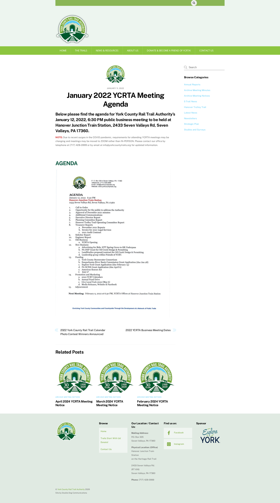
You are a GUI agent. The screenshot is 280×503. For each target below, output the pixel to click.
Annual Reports (192, 84)
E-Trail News (190, 101)
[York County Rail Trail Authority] (72, 42)
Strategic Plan (191, 124)
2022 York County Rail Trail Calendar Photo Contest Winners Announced (82, 332)
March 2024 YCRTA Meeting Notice (109, 403)
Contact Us (206, 50)
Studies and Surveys (194, 129)
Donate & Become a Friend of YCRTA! (169, 50)
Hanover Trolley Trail (195, 107)
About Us (132, 50)
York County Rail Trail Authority (71, 489)
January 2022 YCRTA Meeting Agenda (115, 99)
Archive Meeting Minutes (197, 90)
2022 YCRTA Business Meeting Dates (148, 330)
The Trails (81, 50)
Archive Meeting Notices (67, 397)
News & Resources (107, 50)
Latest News (190, 112)
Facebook (178, 432)
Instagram (178, 444)
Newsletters (190, 118)
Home (63, 50)
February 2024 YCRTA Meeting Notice (152, 403)
